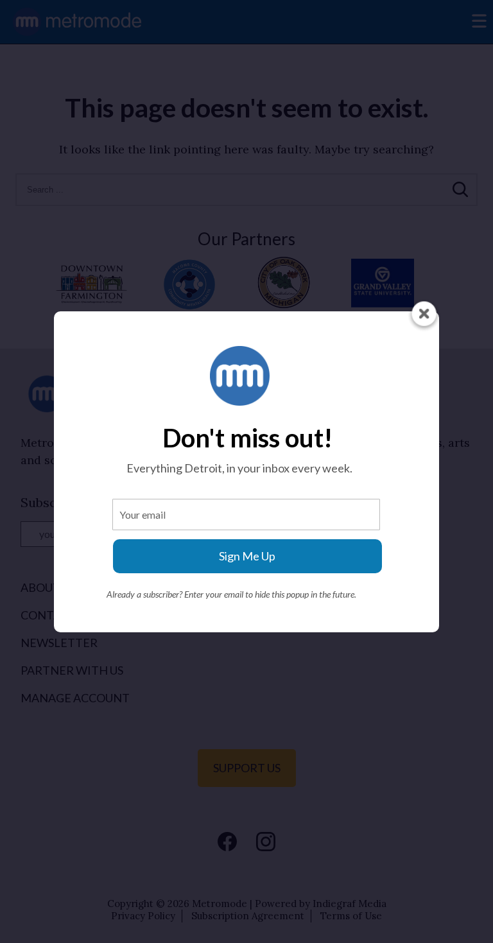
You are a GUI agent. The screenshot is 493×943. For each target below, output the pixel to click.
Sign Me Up (247, 556)
